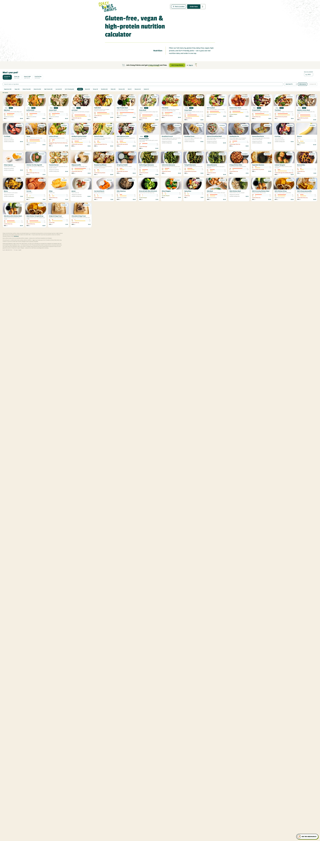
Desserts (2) (138, 89)
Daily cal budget (308, 71)
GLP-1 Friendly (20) (69, 89)
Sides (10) (113, 89)
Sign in (191, 65)
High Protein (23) (48, 89)
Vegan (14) (17, 89)
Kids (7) (129, 89)
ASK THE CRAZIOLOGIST (309, 836)
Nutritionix (16, 236)
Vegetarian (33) (7, 89)
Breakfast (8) (104, 89)
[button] (202, 7)
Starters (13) (122, 89)
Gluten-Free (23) (26, 89)
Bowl (11, 107)
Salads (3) (146, 89)
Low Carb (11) (59, 89)
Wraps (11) (95, 89)
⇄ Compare (19, 96)
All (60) (80, 89)
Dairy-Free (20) (37, 89)
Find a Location (179, 6)
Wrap (6, 107)
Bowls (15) (87, 89)
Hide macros (302, 84)
